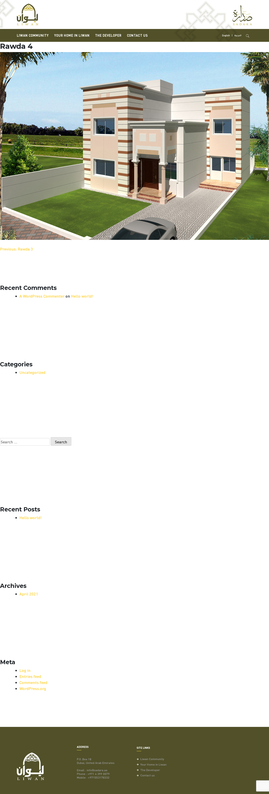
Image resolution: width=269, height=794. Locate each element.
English (226, 35)
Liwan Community (33, 35)
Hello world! (82, 296)
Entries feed (30, 676)
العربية (237, 35)
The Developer (108, 35)
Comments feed (33, 682)
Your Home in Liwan (72, 35)
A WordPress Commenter (42, 296)
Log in (25, 670)
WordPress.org (32, 688)
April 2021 (28, 593)
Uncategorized (32, 372)
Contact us (137, 35)
